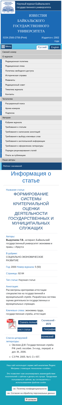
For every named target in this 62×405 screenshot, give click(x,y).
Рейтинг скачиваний (12, 166)
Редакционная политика (16, 61)
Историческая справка (16, 75)
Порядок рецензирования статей (20, 150)
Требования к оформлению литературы (24, 146)
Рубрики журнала (13, 122)
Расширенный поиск (15, 103)
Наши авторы (8, 160)
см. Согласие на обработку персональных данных (31, 393)
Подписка (9, 113)
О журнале (7, 57)
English (55, 47)
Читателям (7, 99)
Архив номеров (12, 108)
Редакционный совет (15, 85)
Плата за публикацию (15, 155)
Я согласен (31, 399)
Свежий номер (9, 52)
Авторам (6, 118)
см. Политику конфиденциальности (30, 388)
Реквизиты (10, 80)
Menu (8, 46)
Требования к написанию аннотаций (22, 132)
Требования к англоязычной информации (25, 141)
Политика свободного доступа (19, 71)
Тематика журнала (14, 89)
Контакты (9, 94)
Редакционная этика (15, 66)
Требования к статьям (15, 127)
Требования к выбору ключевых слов (22, 136)
